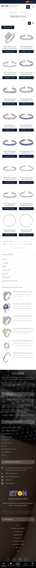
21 (18, 241)
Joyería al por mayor (6, 436)
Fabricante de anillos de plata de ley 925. (11, 427)
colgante (6, 270)
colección (18, 531)
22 (21, 241)
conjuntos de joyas (9, 281)
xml (18, 551)
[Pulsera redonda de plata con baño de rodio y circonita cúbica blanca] (9, 194)
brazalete (6, 277)
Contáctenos (18, 541)
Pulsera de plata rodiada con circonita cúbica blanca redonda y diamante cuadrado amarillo (10, 100)
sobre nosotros (18, 528)
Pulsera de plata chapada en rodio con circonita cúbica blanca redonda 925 (9, 178)
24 (28, 241)
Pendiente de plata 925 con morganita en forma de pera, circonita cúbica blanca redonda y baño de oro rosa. (15, 411)
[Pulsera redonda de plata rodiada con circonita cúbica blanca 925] (26, 168)
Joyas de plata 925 (6, 452)
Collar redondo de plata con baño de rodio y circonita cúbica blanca (26, 230)
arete (4, 266)
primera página (8, 241)
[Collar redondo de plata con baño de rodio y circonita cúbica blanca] (26, 220)
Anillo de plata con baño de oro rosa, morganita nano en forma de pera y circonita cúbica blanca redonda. (17, 406)
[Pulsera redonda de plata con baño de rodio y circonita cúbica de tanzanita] (26, 115)
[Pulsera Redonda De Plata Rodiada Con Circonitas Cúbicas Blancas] (26, 194)
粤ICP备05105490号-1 (27, 513)
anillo (4, 259)
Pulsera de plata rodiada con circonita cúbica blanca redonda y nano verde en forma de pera (26, 73)
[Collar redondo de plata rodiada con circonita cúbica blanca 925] (9, 220)
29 (14, 244)
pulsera (5, 263)
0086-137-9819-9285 (11, 473)
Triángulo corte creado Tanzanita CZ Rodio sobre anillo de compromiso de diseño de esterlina (23, 304)
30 (17, 244)
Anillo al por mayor (6, 443)
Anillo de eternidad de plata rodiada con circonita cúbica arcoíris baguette (17, 401)
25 (31, 241)
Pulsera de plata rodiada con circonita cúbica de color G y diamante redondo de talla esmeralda (26, 47)
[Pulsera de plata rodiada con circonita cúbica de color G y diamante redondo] (9, 63)
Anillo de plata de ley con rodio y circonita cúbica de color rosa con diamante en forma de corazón (23, 291)
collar (5, 273)
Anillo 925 (3, 455)
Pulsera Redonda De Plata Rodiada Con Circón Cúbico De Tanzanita (26, 152)
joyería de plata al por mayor (8, 449)
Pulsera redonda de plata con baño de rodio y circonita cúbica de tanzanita (26, 126)
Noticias (18, 538)
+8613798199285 (9, 483)
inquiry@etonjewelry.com (12, 476)
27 (7, 244)
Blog (18, 547)
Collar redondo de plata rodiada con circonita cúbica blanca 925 (10, 230)
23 (25, 241)
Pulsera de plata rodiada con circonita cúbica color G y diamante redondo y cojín (26, 100)
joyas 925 (3, 446)
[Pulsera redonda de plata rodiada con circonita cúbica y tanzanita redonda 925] (9, 142)
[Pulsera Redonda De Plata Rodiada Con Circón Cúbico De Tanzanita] (26, 142)
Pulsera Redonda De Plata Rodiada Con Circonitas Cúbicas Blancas (26, 204)
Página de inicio (13, 12)
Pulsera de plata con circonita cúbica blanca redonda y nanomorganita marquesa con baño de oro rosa (10, 126)
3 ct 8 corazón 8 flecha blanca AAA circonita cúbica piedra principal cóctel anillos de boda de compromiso (23, 316)
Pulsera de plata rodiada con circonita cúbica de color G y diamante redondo (10, 73)
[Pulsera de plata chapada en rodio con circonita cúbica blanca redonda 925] (9, 168)
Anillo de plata (5, 439)
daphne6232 (8, 480)
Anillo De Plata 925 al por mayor (9, 430)
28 (11, 244)
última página (28, 244)
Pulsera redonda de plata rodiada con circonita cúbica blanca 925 (26, 178)
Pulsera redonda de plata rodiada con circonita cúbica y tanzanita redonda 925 (9, 152)
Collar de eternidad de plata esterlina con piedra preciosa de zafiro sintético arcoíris (23, 341)
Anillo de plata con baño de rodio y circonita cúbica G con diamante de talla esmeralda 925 (10, 47)
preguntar (8, 27)
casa (18, 525)
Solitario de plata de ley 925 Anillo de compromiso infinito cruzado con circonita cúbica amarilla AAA (23, 328)
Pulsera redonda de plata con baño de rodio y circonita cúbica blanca (9, 204)
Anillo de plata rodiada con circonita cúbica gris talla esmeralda (17, 415)
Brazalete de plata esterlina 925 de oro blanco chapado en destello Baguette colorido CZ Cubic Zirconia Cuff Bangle (23, 353)
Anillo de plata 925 (6, 433)
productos (18, 535)
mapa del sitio (18, 544)
